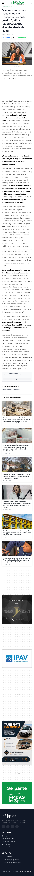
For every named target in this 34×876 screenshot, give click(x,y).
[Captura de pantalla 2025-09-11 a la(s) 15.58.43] (17, 609)
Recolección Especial (8, 841)
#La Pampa (16, 389)
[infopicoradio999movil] (17, 793)
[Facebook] (3, 826)
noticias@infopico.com (11, 859)
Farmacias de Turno (8, 847)
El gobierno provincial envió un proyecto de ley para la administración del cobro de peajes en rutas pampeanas (17, 533)
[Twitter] (12, 826)
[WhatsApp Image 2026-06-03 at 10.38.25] (17, 743)
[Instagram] (7, 826)
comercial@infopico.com (12, 862)
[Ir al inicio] (17, 3)
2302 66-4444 (8, 857)
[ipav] (17, 658)
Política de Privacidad (25, 871)
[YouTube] (17, 826)
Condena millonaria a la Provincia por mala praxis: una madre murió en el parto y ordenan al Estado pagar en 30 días (17, 420)
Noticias (4, 836)
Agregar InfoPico (18, 379)
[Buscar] (31, 3)
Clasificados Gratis (8, 839)
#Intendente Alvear (7, 389)
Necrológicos (6, 844)
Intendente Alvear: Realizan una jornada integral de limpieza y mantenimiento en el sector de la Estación (16, 476)
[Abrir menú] (3, 3)
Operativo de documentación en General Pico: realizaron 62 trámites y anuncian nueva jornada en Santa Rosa (16, 560)
